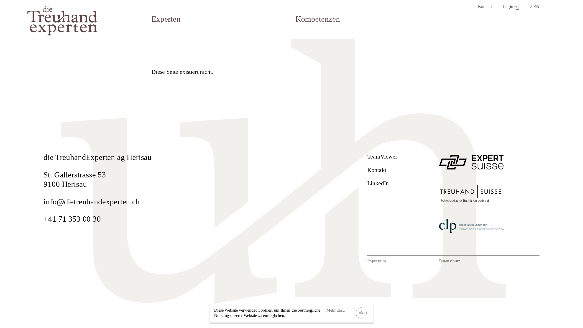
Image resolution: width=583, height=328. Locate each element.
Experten (166, 18)
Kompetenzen (317, 18)
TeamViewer (382, 156)
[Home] (62, 32)
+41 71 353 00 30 (72, 219)
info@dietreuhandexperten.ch (91, 201)
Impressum (376, 261)
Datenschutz (449, 261)
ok (361, 312)
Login (508, 6)
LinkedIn (378, 183)
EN (535, 6)
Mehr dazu (335, 310)
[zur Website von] (471, 166)
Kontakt (485, 6)
